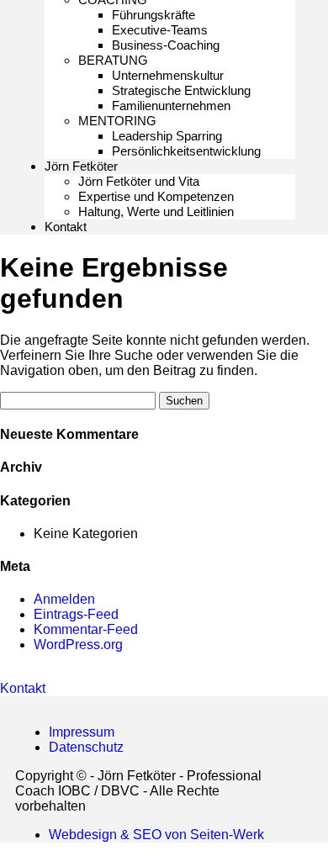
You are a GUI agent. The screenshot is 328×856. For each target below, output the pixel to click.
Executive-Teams (160, 30)
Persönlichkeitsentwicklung (186, 151)
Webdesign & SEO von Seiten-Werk (156, 834)
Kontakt (66, 226)
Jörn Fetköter (81, 166)
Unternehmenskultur (168, 75)
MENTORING (117, 121)
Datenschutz (86, 747)
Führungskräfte (153, 15)
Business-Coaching (166, 45)
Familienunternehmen (171, 105)
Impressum (81, 732)
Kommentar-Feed (86, 629)
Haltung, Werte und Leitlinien (156, 211)
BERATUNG (113, 60)
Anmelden (64, 599)
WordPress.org (78, 644)
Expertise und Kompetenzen (156, 196)
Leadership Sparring (167, 136)
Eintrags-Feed (76, 614)
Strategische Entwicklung (181, 90)
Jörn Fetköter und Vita (138, 181)
